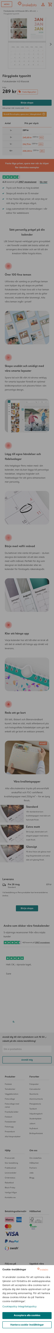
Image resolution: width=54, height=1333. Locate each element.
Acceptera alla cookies (27, 1315)
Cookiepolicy (9, 1306)
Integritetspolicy (27, 1306)
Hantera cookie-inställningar (27, 1324)
